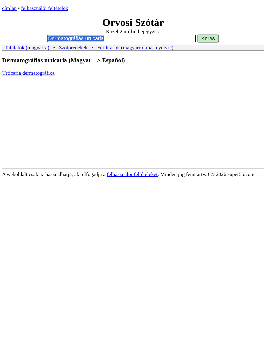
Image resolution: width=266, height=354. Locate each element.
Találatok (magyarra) (27, 47)
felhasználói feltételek (44, 8)
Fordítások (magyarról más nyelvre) (135, 47)
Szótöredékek (73, 47)
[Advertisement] (133, 129)
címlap (9, 8)
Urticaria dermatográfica (28, 73)
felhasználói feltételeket (132, 174)
